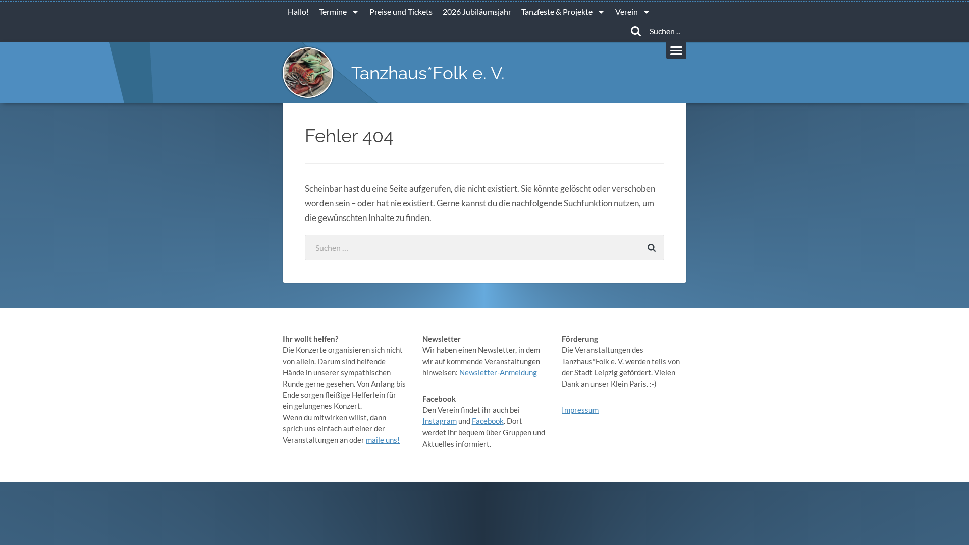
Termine (333, 11)
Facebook (488, 420)
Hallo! (298, 11)
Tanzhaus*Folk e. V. (428, 73)
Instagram (439, 420)
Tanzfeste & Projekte (557, 11)
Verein (626, 11)
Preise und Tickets (401, 11)
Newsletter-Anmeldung (498, 372)
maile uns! (383, 439)
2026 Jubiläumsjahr (477, 11)
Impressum (580, 409)
